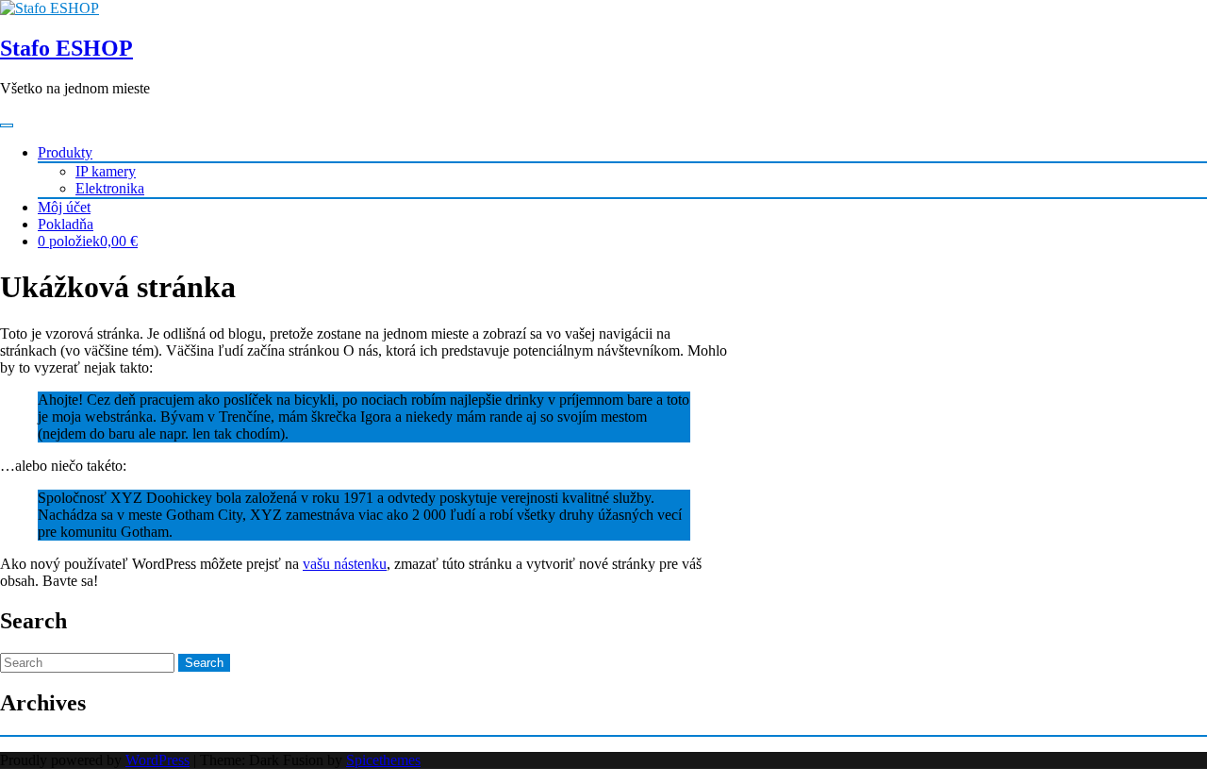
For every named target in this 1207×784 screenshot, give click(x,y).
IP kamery (105, 171)
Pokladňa (65, 224)
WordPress (157, 760)
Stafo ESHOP (66, 48)
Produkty (65, 152)
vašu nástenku (345, 564)
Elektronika (109, 188)
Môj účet (64, 207)
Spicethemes (383, 760)
